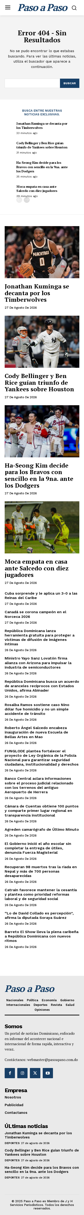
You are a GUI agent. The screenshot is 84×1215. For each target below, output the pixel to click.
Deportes (12, 1143)
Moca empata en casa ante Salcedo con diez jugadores (36, 188)
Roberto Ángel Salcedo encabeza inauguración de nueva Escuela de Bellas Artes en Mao (36, 732)
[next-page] (27, 200)
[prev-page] (19, 200)
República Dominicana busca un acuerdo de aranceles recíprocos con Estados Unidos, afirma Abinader (42, 686)
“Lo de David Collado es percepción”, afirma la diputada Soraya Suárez (39, 915)
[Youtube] (48, 1073)
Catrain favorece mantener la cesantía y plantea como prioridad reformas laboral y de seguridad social (41, 894)
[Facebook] (10, 1073)
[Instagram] (22, 1073)
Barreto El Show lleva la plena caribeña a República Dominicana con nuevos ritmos (41, 936)
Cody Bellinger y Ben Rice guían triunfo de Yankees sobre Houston (41, 145)
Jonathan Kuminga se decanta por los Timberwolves (41, 125)
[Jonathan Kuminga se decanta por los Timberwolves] (42, 252)
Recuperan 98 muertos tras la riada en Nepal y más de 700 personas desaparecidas (41, 871)
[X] (35, 1073)
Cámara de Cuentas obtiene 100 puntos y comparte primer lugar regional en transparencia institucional (42, 810)
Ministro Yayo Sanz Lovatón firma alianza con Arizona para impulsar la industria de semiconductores (38, 662)
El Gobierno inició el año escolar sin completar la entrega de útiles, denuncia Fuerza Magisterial (38, 848)
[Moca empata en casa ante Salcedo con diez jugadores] (42, 527)
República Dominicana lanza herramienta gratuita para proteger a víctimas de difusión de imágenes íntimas (39, 637)
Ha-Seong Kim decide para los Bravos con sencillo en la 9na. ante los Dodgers (42, 166)
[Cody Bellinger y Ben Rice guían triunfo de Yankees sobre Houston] (42, 342)
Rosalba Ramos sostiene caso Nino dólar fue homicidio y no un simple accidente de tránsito (37, 709)
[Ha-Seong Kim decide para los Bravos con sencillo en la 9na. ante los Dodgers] (42, 431)
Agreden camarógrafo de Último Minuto (42, 829)
